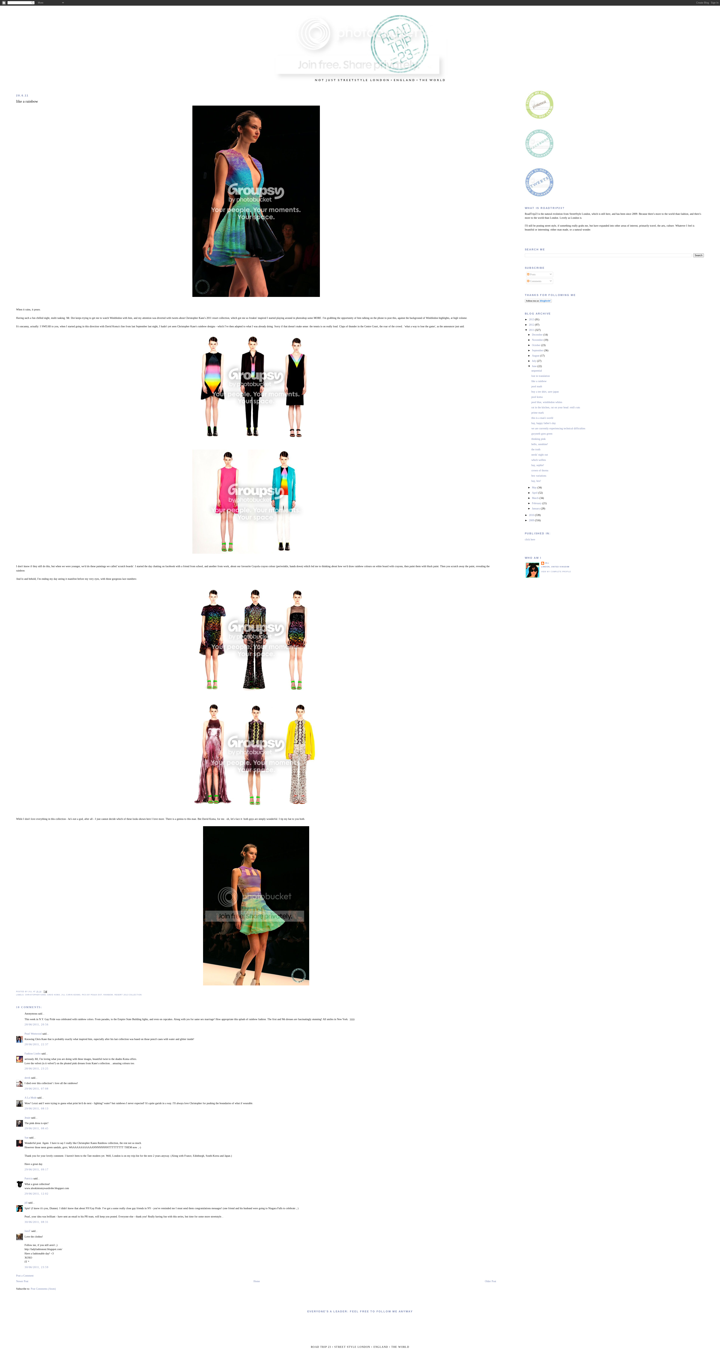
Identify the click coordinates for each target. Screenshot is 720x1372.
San (26, 1137)
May (534, 487)
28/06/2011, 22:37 (36, 1044)
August (536, 355)
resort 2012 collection (128, 995)
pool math (536, 386)
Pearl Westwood (33, 1033)
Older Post (490, 1281)
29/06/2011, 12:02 (36, 1193)
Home (257, 1281)
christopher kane (35, 995)
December (537, 334)
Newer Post (22, 1281)
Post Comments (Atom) (43, 1288)
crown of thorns (539, 470)
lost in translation (540, 376)
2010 (532, 515)
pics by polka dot (92, 995)
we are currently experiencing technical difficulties (558, 428)
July (534, 361)
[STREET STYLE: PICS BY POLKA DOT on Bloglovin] (538, 301)
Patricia (29, 1178)
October (536, 345)
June (534, 366)
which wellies (538, 460)
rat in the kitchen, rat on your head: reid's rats (555, 407)
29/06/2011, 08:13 (36, 1108)
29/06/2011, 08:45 (36, 1128)
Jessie (27, 1117)
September (538, 350)
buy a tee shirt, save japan (545, 391)
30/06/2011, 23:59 (36, 1267)
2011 (532, 330)
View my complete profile (556, 572)
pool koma (537, 397)
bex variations (538, 475)
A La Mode (31, 1097)
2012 (532, 324)
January (536, 508)
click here (530, 539)
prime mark (537, 412)
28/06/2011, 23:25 (36, 1068)
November (538, 340)
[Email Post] (45, 992)
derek (27, 1077)
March (535, 498)
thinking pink (538, 439)
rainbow (108, 995)
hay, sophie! (537, 465)
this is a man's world (542, 418)
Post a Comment (25, 1275)
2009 (532, 520)
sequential (536, 370)
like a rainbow (27, 101)
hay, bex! (536, 481)
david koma (53, 995)
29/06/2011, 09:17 (36, 1169)
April (535, 492)
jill (26, 1202)
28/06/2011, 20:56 (36, 1024)
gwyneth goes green (541, 433)
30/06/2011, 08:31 (36, 1222)
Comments (535, 281)
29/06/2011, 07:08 (36, 1088)
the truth (535, 449)
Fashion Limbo (33, 1053)
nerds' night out (539, 454)
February (537, 503)
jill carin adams (70, 995)
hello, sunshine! (539, 444)
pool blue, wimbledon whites (546, 402)
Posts (532, 274)
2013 (532, 319)
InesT (28, 1231)
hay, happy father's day (543, 423)
